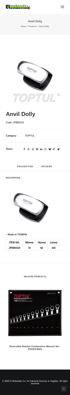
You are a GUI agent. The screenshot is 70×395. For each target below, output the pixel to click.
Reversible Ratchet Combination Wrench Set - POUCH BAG (35, 347)
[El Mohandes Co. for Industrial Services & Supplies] (18, 6)
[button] (35, 75)
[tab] (47, 168)
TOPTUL (30, 135)
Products (32, 26)
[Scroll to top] (63, 388)
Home (23, 26)
